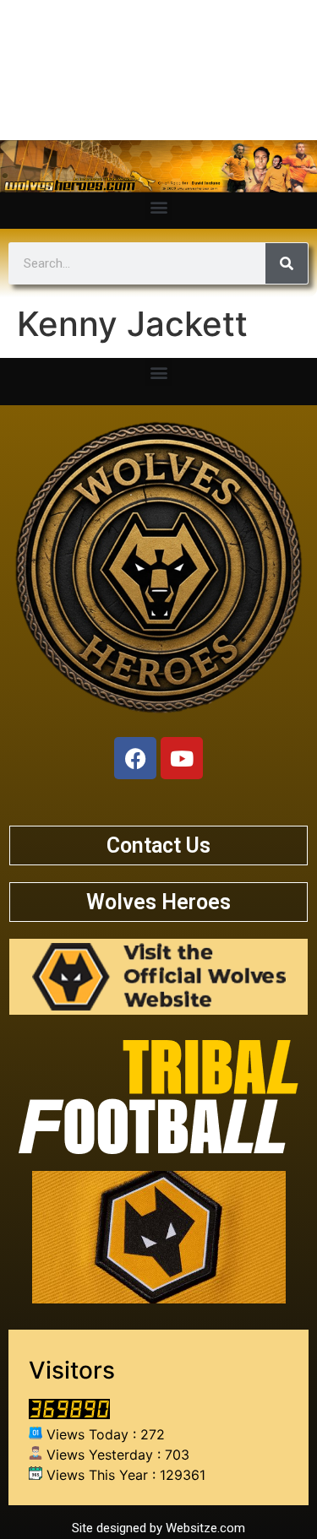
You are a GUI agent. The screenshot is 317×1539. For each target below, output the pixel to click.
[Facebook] (135, 758)
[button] (158, 206)
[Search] (286, 263)
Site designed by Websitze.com (158, 1528)
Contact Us (158, 845)
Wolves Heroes (158, 902)
